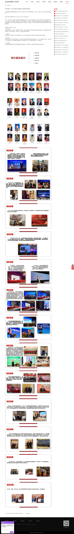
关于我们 (32, 1)
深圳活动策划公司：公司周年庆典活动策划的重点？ (62, 47)
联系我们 (61, 1)
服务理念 (38, 1)
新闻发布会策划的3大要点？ (60, 42)
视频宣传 (55, 1)
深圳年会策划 (24, 524)
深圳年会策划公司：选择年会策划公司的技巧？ (62, 50)
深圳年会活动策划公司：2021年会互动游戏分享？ (62, 27)
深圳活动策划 (29, 524)
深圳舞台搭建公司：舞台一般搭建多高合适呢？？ (62, 45)
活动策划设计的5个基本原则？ (61, 24)
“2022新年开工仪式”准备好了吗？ (61, 13)
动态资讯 (67, 1)
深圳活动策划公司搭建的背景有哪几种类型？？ (62, 36)
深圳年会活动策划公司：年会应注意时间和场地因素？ (62, 22)
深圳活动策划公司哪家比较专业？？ (62, 40)
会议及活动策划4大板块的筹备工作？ (62, 54)
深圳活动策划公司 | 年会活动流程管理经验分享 (62, 16)
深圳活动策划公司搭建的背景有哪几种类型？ (15, 513)
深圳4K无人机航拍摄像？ (60, 33)
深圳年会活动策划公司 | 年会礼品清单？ (62, 20)
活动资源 (49, 1)
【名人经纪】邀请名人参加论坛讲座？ (62, 29)
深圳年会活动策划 (18, 524)
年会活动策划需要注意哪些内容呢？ (62, 11)
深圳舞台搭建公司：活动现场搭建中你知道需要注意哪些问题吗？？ (62, 52)
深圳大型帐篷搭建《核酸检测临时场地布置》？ (62, 31)
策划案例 (44, 1)
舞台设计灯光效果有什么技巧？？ (61, 38)
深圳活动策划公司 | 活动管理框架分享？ (62, 18)
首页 (27, 1)
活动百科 (8, 5)
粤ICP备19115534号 (40, 532)
